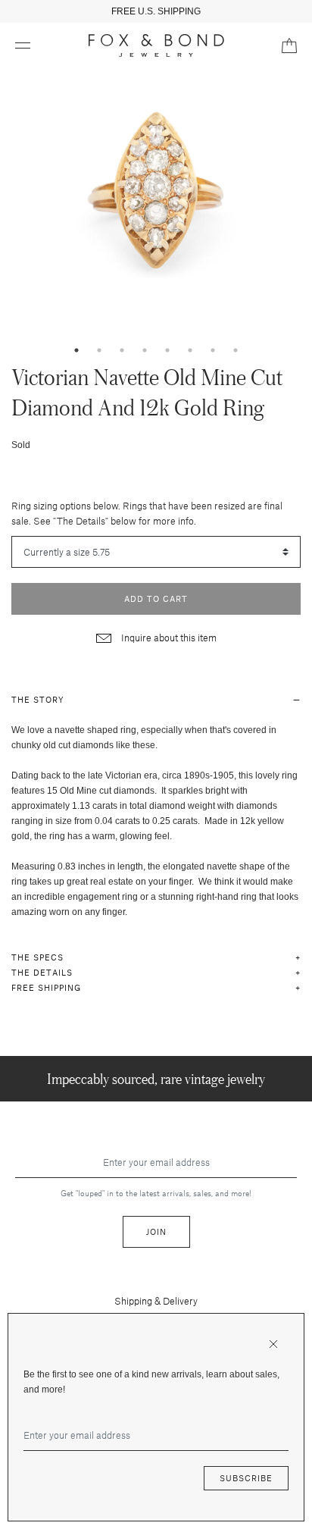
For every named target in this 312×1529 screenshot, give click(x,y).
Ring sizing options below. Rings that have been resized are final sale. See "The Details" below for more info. (146, 513)
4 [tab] (144, 350)
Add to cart (156, 598)
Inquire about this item (168, 637)
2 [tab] (99, 350)
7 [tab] (212, 350)
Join (156, 1231)
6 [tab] (190, 350)
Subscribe (246, 1478)
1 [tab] (76, 350)
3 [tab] (121, 350)
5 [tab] (167, 350)
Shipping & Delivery (156, 1301)
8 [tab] (235, 350)
